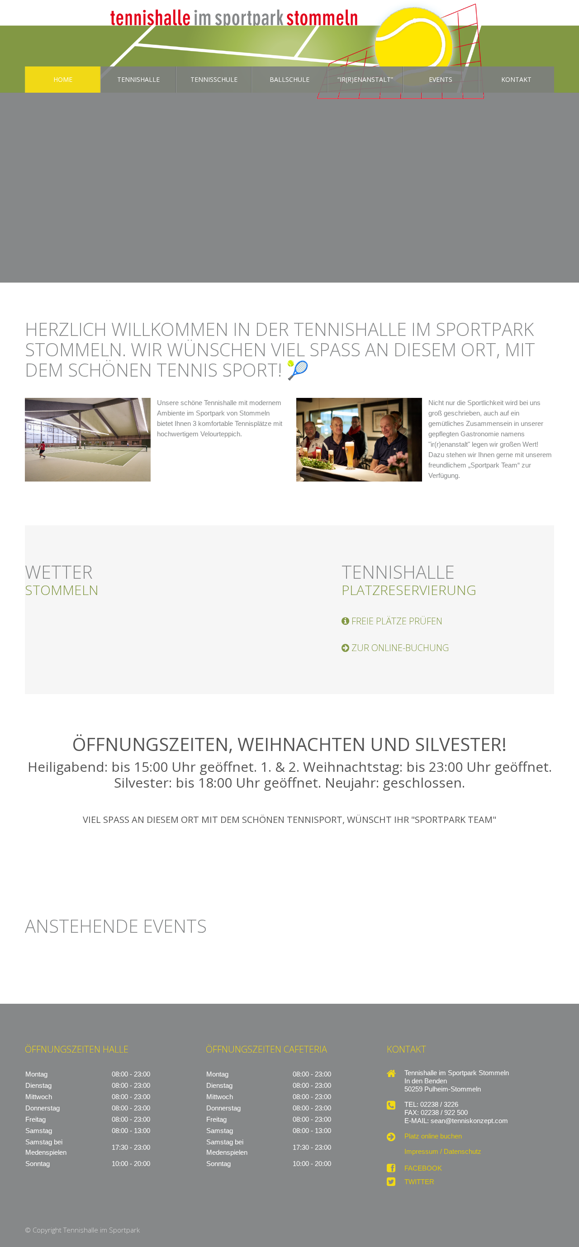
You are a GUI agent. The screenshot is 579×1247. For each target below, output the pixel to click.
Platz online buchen (433, 1136)
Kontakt (516, 79)
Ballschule (289, 79)
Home (62, 79)
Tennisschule (213, 79)
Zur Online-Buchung (400, 648)
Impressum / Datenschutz (442, 1151)
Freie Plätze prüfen (396, 621)
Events (440, 79)
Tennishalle (138, 79)
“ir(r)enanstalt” (365, 79)
